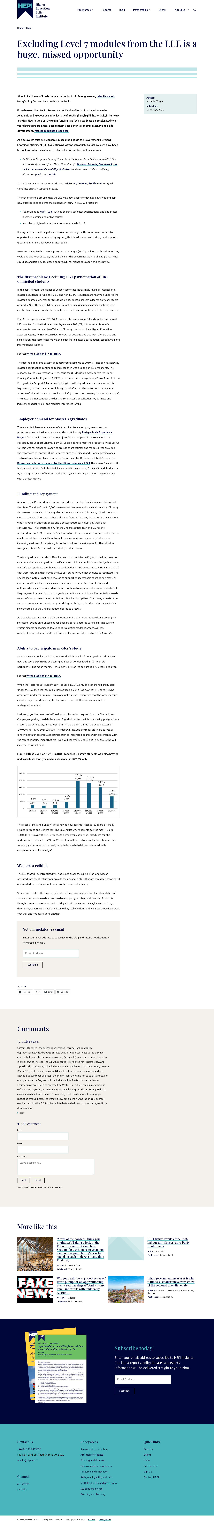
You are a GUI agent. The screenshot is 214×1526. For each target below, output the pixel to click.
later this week (106, 96)
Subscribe (33, 964)
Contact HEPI (151, 1477)
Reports (106, 10)
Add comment (31, 1124)
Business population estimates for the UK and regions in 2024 (53, 463)
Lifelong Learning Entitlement (85, 183)
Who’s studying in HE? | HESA (43, 353)
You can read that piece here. (51, 131)
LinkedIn (22, 1489)
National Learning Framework (94, 164)
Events (163, 10)
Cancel (38, 1180)
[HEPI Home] (37, 9)
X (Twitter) (23, 1483)
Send (23, 1180)
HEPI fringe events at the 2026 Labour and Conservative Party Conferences (168, 1242)
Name (19, 1143)
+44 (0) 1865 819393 (29, 1449)
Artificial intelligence (92, 1454)
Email (19, 1130)
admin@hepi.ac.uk (27, 1460)
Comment (21, 1156)
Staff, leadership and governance (99, 1483)
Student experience (91, 1488)
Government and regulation (96, 1466)
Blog (122, 10)
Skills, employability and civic (96, 1477)
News (147, 1460)
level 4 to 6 (45, 211)
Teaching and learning (93, 1494)
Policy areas (84, 10)
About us (180, 10)
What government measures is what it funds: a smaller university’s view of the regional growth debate (171, 1281)
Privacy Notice (105, 1520)
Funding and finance (92, 1460)
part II (51, 174)
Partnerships (140, 10)
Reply (22, 1113)
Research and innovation (94, 1471)
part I (39, 174)
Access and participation (94, 1449)
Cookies (91, 1520)
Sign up (148, 1471)
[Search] (195, 10)
